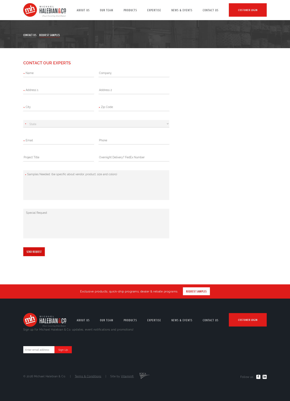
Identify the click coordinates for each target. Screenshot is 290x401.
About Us (83, 10)
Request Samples (49, 35)
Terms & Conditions (88, 376)
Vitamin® (127, 376)
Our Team (106, 10)
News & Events (182, 10)
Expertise (154, 10)
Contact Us (211, 10)
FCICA (144, 375)
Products (130, 10)
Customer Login (247, 10)
